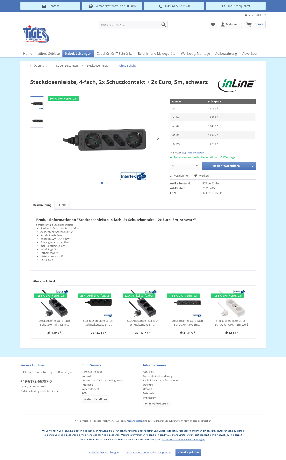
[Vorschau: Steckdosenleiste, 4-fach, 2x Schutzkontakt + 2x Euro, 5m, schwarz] (37, 103)
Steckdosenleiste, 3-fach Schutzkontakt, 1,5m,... (54, 322)
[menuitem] (133, 24)
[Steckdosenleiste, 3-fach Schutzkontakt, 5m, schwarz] (143, 303)
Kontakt (86, 376)
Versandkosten (134, 420)
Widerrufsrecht (90, 389)
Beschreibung (42, 205)
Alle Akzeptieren (188, 452)
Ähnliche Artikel (44, 281)
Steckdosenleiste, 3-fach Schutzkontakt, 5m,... (143, 322)
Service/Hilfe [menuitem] (255, 15)
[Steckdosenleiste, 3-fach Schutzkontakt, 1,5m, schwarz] (54, 303)
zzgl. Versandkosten (193, 152)
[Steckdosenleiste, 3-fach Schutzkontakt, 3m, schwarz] (99, 303)
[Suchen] (164, 24)
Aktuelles (148, 372)
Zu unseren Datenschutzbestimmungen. (183, 439)
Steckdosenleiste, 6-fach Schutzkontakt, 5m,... (187, 322)
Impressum (149, 397)
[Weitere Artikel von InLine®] (237, 86)
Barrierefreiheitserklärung (158, 376)
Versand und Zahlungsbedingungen (102, 380)
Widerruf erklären (95, 399)
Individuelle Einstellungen (104, 452)
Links (62, 205)
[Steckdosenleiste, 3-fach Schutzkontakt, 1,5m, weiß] (231, 303)
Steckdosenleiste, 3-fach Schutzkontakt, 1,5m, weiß (231, 322)
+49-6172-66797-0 (36, 381)
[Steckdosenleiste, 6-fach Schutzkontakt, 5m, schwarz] (187, 303)
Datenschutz (150, 393)
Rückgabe (87, 384)
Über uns (148, 384)
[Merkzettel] (213, 24)
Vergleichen (181, 175)
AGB (84, 393)
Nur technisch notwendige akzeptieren (148, 452)
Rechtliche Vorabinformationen (161, 380)
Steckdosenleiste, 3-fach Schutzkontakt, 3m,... (98, 322)
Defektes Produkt (92, 372)
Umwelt (147, 389)
